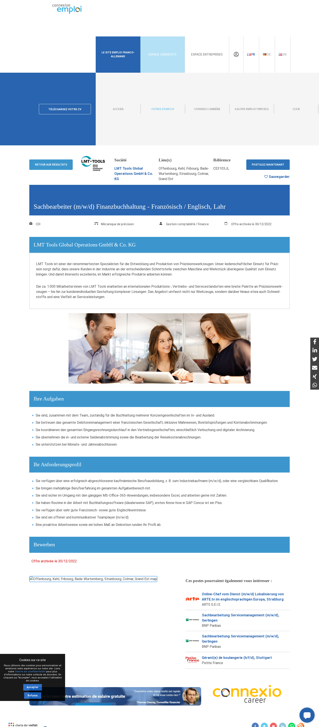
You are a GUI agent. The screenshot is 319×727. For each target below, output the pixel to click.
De (268, 54)
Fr (253, 54)
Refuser (33, 695)
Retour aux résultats (51, 164)
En (284, 54)
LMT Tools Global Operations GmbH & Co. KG (133, 173)
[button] (307, 715)
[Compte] (236, 54)
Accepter (32, 687)
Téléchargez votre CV (64, 109)
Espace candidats (162, 54)
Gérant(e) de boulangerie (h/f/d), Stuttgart (237, 658)
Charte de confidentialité (30, 671)
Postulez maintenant (268, 164)
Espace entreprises (207, 54)
